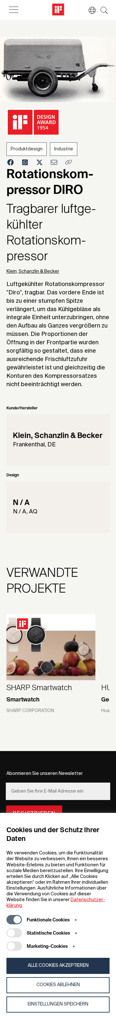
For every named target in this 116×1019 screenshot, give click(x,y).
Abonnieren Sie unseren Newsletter (44, 773)
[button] (89, 10)
